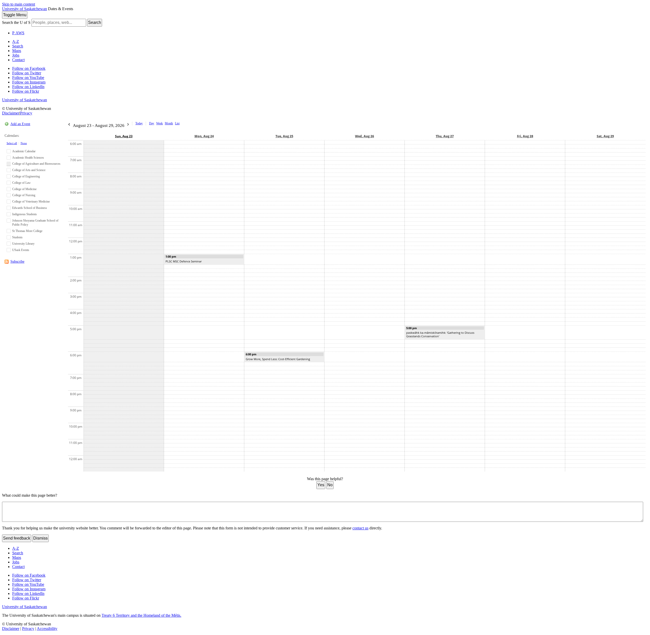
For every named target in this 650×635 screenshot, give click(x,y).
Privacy (26, 113)
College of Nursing (23, 195)
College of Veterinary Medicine (31, 201)
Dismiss (40, 538)
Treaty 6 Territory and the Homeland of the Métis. (141, 615)
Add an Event (20, 124)
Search (94, 22)
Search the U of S (16, 22)
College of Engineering (26, 176)
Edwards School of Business (29, 208)
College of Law (21, 183)
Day (151, 123)
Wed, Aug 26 (364, 136)
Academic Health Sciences (28, 157)
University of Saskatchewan (24, 9)
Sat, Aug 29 (605, 136)
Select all (12, 143)
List (177, 123)
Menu (14, 15)
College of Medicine (24, 189)
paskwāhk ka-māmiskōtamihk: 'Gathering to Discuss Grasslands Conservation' (440, 334)
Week (159, 123)
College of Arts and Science (28, 170)
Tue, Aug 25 (284, 136)
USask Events (20, 250)
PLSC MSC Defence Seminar (184, 261)
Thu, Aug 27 (445, 136)
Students (17, 237)
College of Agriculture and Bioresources (36, 163)
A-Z (15, 41)
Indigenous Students (24, 214)
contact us (360, 528)
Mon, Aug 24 (204, 136)
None (24, 143)
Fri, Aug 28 (525, 136)
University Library (23, 243)
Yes (320, 485)
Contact (18, 60)
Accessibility (47, 628)
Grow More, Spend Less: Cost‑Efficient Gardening (278, 359)
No (330, 485)
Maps (16, 50)
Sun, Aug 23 (124, 136)
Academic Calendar (24, 151)
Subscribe (17, 261)
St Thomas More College (27, 231)
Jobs (15, 55)
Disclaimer (10, 113)
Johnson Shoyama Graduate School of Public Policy (35, 223)
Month (169, 123)
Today (139, 123)
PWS (18, 33)
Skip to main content (18, 4)
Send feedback (16, 538)
